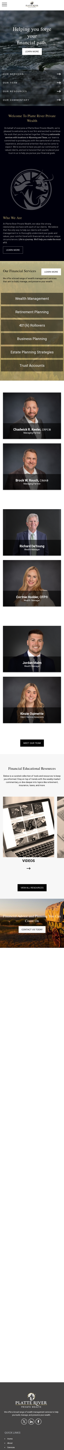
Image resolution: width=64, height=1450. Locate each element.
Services (11, 1447)
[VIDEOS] (28, 868)
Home (10, 1439)
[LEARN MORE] (32, 435)
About (10, 1443)
